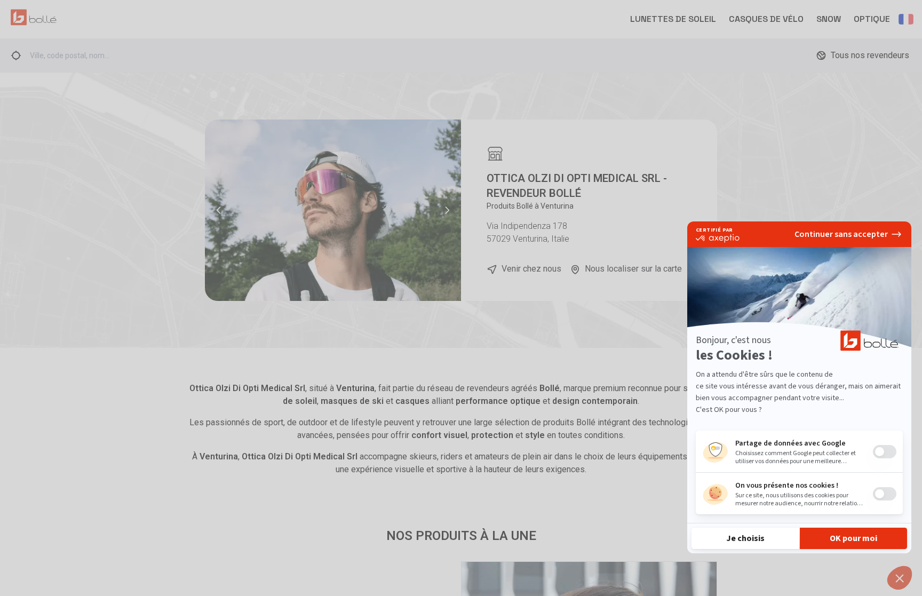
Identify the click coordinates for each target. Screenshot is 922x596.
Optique (872, 19)
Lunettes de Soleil (673, 19)
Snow (828, 19)
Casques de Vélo (766, 19)
